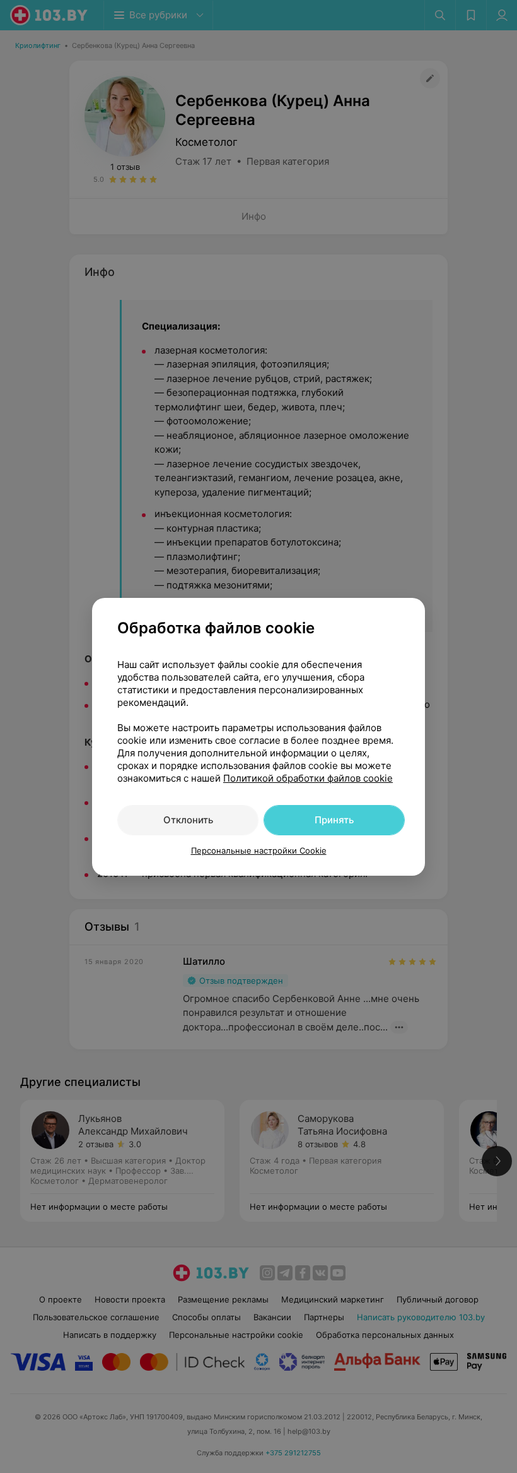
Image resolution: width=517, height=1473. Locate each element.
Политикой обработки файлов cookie (308, 778)
